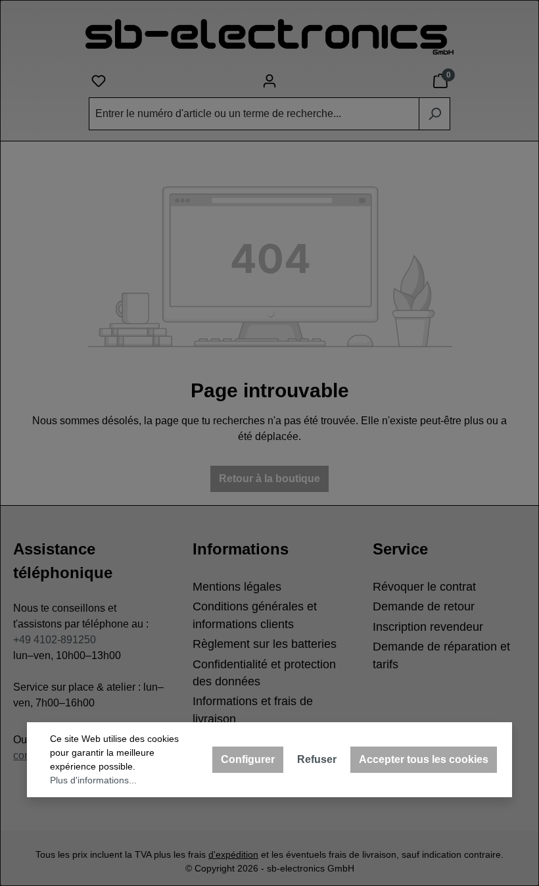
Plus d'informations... (93, 780)
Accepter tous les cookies (423, 759)
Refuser (317, 759)
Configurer (248, 759)
